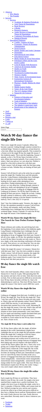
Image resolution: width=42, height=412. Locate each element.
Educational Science (21, 57)
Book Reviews (19, 26)
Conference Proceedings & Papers (26, 36)
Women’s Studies (20, 75)
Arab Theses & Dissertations (24, 24)
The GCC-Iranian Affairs (23, 91)
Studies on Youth (20, 69)
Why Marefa (14, 14)
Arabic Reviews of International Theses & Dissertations (25, 33)
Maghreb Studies (20, 71)
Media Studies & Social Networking (27, 59)
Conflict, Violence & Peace (24, 42)
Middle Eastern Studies (22, 87)
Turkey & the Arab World (23, 89)
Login (7, 119)
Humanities (18, 52)
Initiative (13, 95)
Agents (7, 115)
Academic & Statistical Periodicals (26, 22)
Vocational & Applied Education (25, 73)
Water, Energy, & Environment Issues (27, 77)
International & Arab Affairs (24, 54)
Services (8, 18)
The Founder (14, 16)
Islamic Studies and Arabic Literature (27, 50)
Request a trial (10, 117)
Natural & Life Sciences (22, 93)
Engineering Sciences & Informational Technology (23, 80)
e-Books (17, 28)
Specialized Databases (18, 40)
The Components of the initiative (26, 103)
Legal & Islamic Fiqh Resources (25, 65)
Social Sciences (19, 48)
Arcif (7, 111)
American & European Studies (25, 67)
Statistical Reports (20, 38)
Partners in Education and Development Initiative (23, 98)
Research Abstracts (21, 30)
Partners (8, 113)
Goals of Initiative (20, 101)
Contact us (9, 121)
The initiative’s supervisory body (25, 105)
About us (8, 12)
